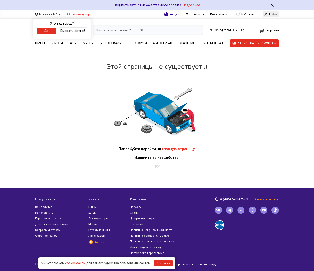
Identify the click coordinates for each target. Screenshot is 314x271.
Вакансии (136, 224)
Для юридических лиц (145, 247)
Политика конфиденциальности (151, 230)
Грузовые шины (99, 230)
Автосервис (163, 43)
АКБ (73, 43)
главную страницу (178, 149)
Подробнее (191, 5)
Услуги (141, 43)
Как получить (44, 206)
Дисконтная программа (51, 224)
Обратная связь (46, 235)
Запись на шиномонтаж (257, 43)
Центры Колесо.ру (142, 218)
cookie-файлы (75, 263)
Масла (88, 43)
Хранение (187, 43)
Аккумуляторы (98, 218)
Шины (40, 43)
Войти (273, 14)
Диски (57, 43)
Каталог (95, 199)
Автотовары (111, 43)
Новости (136, 206)
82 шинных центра (79, 14)
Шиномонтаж (212, 43)
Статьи (134, 212)
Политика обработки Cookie (149, 235)
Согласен (163, 263)
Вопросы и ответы (47, 230)
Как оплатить (44, 212)
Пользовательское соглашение (152, 241)
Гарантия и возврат (48, 218)
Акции (175, 14)
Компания (138, 199)
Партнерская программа (147, 253)
